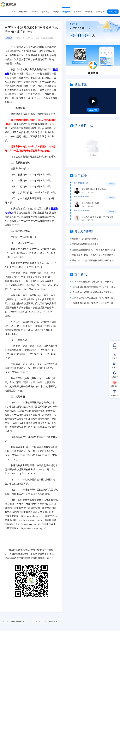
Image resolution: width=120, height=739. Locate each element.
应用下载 (113, 11)
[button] (93, 60)
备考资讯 (66, 11)
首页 (14, 11)
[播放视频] (93, 101)
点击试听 (93, 109)
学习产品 (45, 11)
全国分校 (88, 11)
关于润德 (100, 11)
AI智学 (56, 11)
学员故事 (77, 11)
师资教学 (34, 11)
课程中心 (23, 11)
